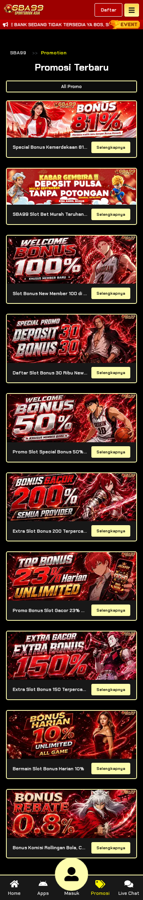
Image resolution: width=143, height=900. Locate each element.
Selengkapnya (111, 147)
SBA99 (18, 53)
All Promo (71, 86)
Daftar (108, 10)
